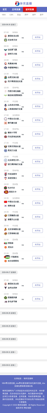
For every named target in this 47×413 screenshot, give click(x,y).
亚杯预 (15, 184)
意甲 (41, 15)
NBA (4, 15)
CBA (11, 15)
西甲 (26, 15)
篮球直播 (30, 9)
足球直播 (16, 9)
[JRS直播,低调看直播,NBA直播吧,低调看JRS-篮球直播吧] (23, 3)
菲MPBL (15, 88)
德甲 (34, 15)
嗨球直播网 (28, 378)
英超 (19, 15)
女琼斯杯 (16, 115)
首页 (5, 9)
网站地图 (27, 408)
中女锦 (15, 74)
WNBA (15, 32)
